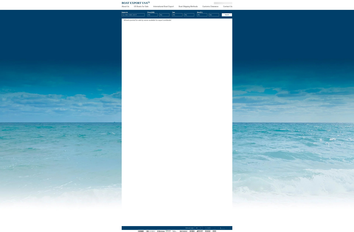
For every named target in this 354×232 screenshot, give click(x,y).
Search (227, 14)
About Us (125, 6)
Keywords (125, 12)
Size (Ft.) (200, 12)
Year (173, 12)
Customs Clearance (210, 6)
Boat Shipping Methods (188, 6)
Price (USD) (151, 12)
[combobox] (198, 228)
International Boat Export (163, 6)
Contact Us (227, 6)
